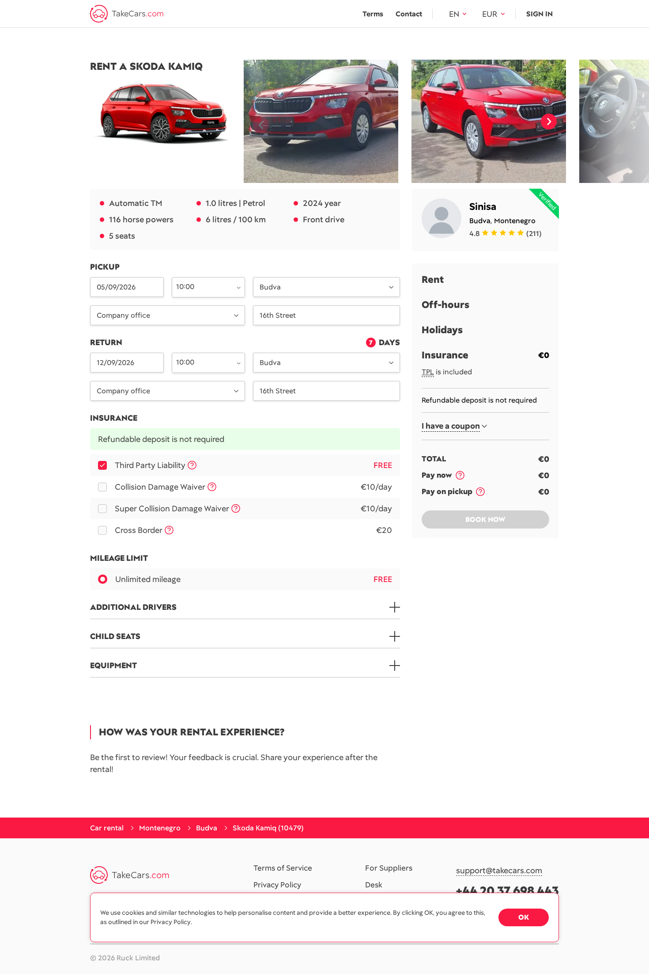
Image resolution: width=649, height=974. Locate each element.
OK (523, 917)
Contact (409, 14)
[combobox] (203, 286)
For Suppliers (388, 868)
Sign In (539, 14)
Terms (372, 14)
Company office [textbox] (123, 315)
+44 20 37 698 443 (507, 890)
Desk (373, 885)
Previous (257, 121)
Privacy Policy (277, 885)
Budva (480, 220)
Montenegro (515, 220)
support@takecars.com (499, 870)
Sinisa (482, 206)
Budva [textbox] (270, 287)
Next (549, 121)
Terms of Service (282, 868)
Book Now (485, 519)
